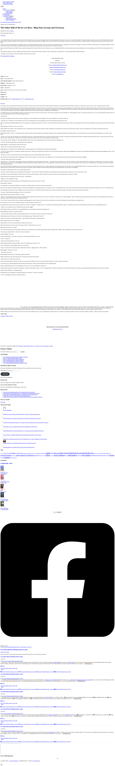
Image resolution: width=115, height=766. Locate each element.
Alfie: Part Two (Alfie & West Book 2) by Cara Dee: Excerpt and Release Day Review (21, 393)
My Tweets (3, 402)
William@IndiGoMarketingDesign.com (57, 67)
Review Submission (7, 410)
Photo (3, 666)
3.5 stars (9, 453)
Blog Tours (20, 346)
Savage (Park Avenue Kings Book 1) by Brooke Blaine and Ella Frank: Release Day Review (22, 397)
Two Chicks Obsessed (13, 760)
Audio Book (43, 453)
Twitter (10, 316)
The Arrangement (4, 499)
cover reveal (105, 453)
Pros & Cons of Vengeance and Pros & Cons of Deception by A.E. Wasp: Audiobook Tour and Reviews (25, 439)
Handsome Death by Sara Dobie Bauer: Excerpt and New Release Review (19, 447)
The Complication (4, 508)
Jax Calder (4, 473)
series (12, 457)
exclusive (8, 455)
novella (92, 455)
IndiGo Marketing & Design (60, 71)
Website (7, 316)
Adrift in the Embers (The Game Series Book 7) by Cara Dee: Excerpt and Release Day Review (23, 430)
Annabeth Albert (37, 453)
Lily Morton (52, 455)
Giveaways (37, 346)
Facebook (3, 316)
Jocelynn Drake (5, 500)
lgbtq (41, 346)
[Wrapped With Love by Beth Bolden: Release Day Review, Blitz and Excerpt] (4, 442)
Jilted (2, 490)
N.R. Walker (79, 455)
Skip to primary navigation (8, 1)
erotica (109, 453)
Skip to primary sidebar (8, 4)
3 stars (4, 453)
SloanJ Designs (36, 760)
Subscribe (5, 374)
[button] (12, 10)
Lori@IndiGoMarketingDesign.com (59, 65)
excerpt (3, 455)
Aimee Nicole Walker (26, 453)
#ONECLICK (71, 662)
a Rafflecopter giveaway (57, 329)
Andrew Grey (32, 453)
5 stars (21, 453)
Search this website (5, 351)
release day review (104, 455)
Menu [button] (2, 6)
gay (34, 346)
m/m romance (46, 346)
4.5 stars (18, 453)
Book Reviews (88, 453)
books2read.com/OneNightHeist (51, 679)
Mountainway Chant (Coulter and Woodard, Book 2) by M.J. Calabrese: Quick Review (21, 414)
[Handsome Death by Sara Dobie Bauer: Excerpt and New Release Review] (4, 446)
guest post (36, 455)
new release (86, 455)
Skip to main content (7, 2)
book (25, 346)
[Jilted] (2, 488)
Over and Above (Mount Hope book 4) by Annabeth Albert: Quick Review (19, 392)
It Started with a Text (5, 481)
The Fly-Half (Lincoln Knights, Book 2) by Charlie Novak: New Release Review (20, 394)
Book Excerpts (29, 346)
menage (66, 455)
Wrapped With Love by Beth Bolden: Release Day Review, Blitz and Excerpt (19, 443)
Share (2, 669)
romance (51, 346)
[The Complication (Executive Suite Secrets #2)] (2, 505)
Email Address (4, 370)
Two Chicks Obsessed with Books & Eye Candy (11, 22)
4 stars (13, 453)
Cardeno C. (96, 453)
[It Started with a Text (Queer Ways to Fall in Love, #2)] (2, 479)
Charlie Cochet (100, 453)
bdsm (52, 453)
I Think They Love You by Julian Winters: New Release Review (16, 395)
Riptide (2, 457)
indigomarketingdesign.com (59, 69)
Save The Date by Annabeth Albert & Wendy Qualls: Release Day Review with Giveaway (22, 434)
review (111, 455)
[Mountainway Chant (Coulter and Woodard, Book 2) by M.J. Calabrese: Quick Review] (4, 413)
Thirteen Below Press (16, 99)
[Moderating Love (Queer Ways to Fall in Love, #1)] (2, 470)
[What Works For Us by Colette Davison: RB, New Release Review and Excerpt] (4, 425)
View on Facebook (9, 668)
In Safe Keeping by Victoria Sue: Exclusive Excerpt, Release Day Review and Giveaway (22, 418)
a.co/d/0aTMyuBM (56, 662)
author (48, 453)
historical (41, 455)
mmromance (72, 455)
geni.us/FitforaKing (51, 732)
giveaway (22, 455)
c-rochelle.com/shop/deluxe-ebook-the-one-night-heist (80, 679)
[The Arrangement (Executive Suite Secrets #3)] (2, 496)
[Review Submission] (4, 409)
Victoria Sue (15, 457)
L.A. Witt (44, 455)
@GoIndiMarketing (59, 74)
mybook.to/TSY (47, 697)
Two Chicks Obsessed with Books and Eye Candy (12, 656)
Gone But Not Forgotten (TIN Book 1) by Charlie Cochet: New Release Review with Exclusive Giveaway (25, 422)
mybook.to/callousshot (52, 714)
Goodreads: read (6, 463)
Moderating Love (4, 472)
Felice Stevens (14, 455)
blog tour (57, 453)
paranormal (97, 455)
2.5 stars (2, 453)
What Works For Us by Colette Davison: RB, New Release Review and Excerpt (20, 426)
